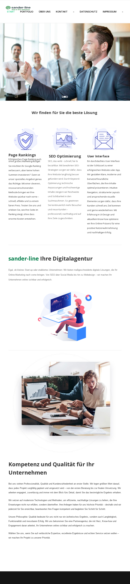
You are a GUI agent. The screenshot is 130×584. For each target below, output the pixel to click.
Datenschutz (88, 11)
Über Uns (44, 11)
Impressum (109, 11)
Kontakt (62, 11)
